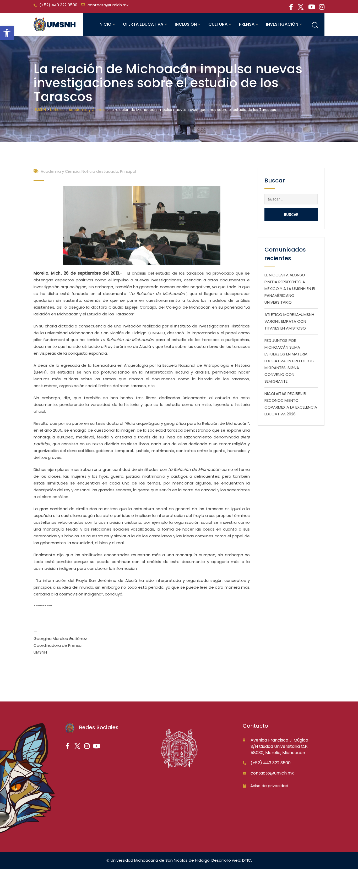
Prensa (246, 24)
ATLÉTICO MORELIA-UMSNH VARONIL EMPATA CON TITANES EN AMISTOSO (289, 321)
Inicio (105, 24)
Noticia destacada (100, 171)
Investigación (282, 24)
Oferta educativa (143, 24)
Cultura (217, 24)
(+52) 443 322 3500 (58, 5)
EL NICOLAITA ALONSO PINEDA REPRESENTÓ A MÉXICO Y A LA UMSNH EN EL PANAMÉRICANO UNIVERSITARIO (290, 288)
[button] (7, 33)
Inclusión (186, 24)
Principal (128, 171)
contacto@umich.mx (108, 5)
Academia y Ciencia (60, 171)
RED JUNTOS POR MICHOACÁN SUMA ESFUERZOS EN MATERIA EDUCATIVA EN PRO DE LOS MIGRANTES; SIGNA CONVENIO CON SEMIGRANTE (289, 361)
